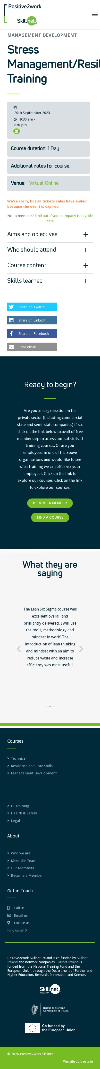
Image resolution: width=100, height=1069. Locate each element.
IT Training (20, 806)
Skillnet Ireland (68, 962)
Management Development (42, 35)
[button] (19, 648)
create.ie (86, 1061)
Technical (18, 758)
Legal (15, 821)
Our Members (22, 868)
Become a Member (27, 875)
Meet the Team (23, 861)
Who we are (20, 853)
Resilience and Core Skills (32, 766)
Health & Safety (24, 813)
